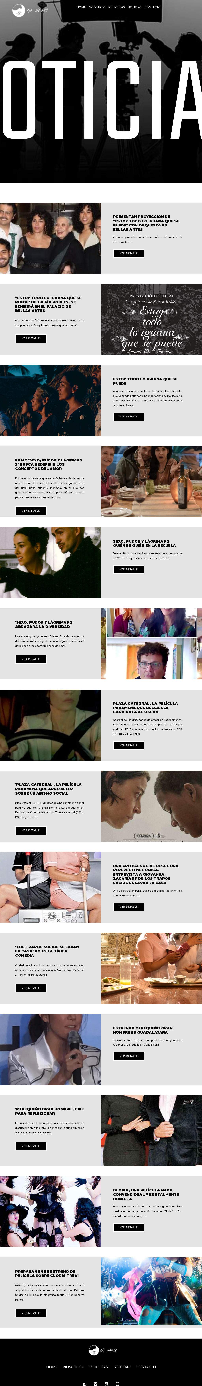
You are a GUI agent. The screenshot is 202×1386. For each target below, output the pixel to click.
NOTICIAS (122, 1366)
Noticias (135, 7)
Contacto (152, 7)
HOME (51, 1366)
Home (81, 7)
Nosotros (97, 7)
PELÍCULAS (98, 1366)
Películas (116, 7)
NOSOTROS (73, 1366)
